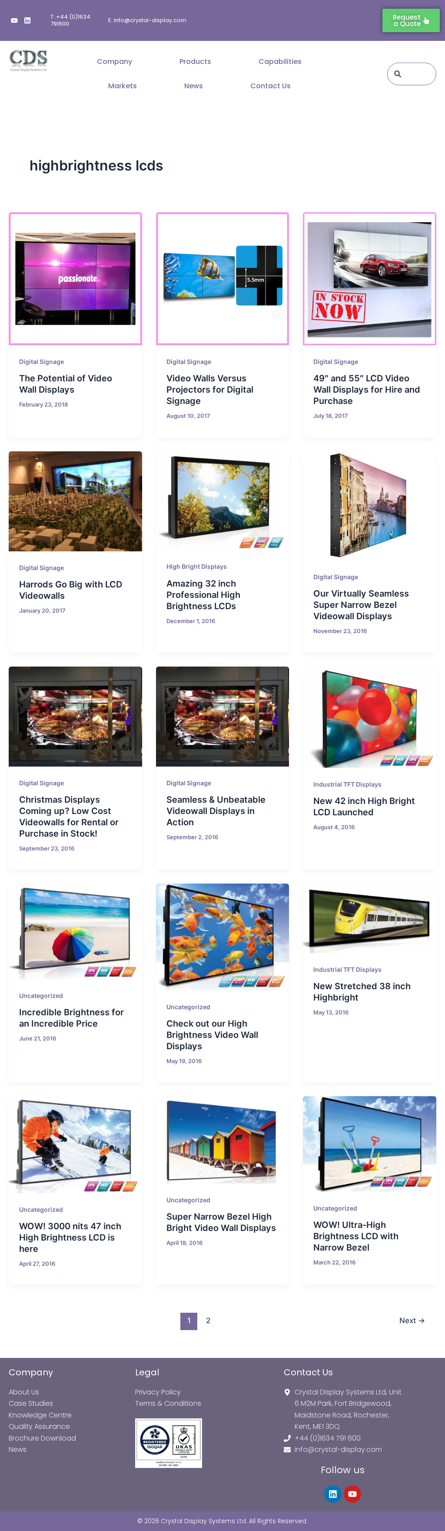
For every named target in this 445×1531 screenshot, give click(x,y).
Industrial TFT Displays (347, 784)
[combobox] (411, 74)
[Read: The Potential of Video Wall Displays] (75, 279)
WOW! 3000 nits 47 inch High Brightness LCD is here (70, 1237)
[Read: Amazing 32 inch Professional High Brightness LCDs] (222, 500)
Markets (122, 86)
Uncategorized (41, 995)
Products (195, 62)
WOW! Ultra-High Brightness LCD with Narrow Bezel (356, 1236)
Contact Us (270, 86)
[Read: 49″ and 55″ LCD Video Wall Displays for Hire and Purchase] (369, 279)
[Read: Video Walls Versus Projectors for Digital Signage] (222, 279)
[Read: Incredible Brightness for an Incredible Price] (75, 931)
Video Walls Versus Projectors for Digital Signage (209, 389)
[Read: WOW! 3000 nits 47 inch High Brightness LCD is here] (75, 1144)
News (193, 86)
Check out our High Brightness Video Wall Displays (212, 1034)
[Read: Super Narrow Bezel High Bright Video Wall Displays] (222, 1140)
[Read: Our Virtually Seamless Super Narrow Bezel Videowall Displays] (369, 505)
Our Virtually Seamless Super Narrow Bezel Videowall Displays (361, 604)
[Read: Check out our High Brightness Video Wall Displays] (222, 937)
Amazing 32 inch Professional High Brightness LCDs (203, 594)
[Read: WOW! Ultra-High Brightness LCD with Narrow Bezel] (369, 1144)
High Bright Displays (196, 566)
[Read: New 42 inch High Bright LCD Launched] (369, 717)
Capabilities (280, 62)
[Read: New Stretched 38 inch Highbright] (369, 918)
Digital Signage (41, 361)
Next (412, 1320)
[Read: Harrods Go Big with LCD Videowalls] (75, 501)
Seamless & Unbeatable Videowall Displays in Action (216, 810)
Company (114, 62)
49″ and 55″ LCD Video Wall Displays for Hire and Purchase (366, 389)
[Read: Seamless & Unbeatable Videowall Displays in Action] (222, 717)
